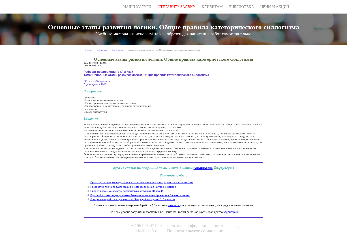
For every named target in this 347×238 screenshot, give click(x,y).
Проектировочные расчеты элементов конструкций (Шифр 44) (127, 190)
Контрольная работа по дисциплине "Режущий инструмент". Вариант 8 (132, 199)
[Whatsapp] (245, 227)
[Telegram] (259, 227)
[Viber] (252, 227)
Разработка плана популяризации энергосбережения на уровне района (133, 186)
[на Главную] (100, 7)
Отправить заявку (176, 7)
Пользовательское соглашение (195, 230)
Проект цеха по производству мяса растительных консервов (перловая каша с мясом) (141, 182)
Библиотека (241, 7)
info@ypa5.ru (146, 230)
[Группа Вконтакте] (237, 227)
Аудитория (231, 211)
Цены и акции (274, 7)
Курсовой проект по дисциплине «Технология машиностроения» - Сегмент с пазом (140, 195)
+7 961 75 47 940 (146, 225)
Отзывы (131, 20)
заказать (174, 205)
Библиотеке (203, 168)
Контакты (156, 20)
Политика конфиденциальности (194, 225)
